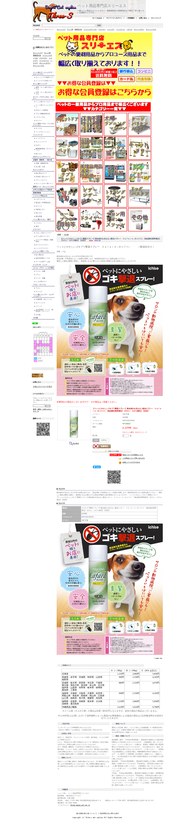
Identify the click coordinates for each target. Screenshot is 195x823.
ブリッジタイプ (41, 180)
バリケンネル (40, 117)
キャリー (39, 120)
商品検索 (36, 25)
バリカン (39, 223)
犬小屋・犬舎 (40, 167)
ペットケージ (120, 29)
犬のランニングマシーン (42, 157)
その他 (38, 315)
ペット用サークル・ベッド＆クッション (43, 124)
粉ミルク (39, 154)
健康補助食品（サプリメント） (44, 149)
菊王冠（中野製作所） (44, 203)
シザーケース (40, 199)
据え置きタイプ (41, 173)
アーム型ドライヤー (43, 236)
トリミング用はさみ (40, 196)
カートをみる (97, 18)
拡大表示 (76, 443)
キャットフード (41, 142)
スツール (39, 291)
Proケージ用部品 (42, 110)
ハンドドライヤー (42, 248)
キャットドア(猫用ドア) (44, 77)
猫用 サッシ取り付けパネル (44, 88)
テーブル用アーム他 (43, 262)
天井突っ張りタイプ (43, 177)
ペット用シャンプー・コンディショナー (43, 295)
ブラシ (38, 275)
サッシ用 (70, 29)
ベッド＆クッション (43, 132)
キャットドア (61, 29)
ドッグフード (40, 138)
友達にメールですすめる (131, 462)
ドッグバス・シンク (40, 265)
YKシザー (39, 213)
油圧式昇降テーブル (43, 258)
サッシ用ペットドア (40, 84)
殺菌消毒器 (37, 193)
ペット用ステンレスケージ (44, 106)
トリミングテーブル (90, 29)
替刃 (37, 226)
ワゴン (38, 288)
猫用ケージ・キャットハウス (43, 187)
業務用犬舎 (78, 29)
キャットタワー (139, 29)
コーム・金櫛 (40, 271)
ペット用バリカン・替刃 (42, 219)
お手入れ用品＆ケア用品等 (42, 190)
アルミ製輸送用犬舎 (43, 114)
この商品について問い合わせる (133, 458)
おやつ (38, 145)
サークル (39, 128)
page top (159, 658)
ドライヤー (102, 29)
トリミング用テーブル (41, 251)
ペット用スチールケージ (44, 102)
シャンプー (110, 29)
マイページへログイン (114, 18)
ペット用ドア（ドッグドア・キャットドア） (43, 73)
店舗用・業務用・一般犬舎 (42, 160)
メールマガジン (38, 394)
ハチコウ (129, 29)
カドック (39, 206)
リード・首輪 (40, 278)
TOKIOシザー (40, 209)
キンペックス (41, 303)
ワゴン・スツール (39, 285)
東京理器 (39, 216)
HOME (59, 235)
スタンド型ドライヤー (44, 233)
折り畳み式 (40, 255)
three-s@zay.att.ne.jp (80, 805)
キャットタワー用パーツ (44, 183)
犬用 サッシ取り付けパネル (44, 93)
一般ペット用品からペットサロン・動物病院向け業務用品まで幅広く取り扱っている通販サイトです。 (110, 12)
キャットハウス (151, 29)
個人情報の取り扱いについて (86, 813)
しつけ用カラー (41, 281)
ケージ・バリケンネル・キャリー (43, 97)
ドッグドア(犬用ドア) (44, 81)
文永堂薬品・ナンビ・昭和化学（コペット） (44, 310)
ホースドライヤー (42, 245)
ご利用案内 (131, 18)
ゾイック (39, 306)
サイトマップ (156, 18)
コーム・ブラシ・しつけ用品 (43, 268)
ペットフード (38, 135)
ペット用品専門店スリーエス (102, 6)
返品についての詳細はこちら (132, 455)
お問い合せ (143, 18)
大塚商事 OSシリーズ (44, 299)
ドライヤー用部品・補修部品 (44, 240)
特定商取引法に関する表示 (109, 813)
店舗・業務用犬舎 (42, 163)
